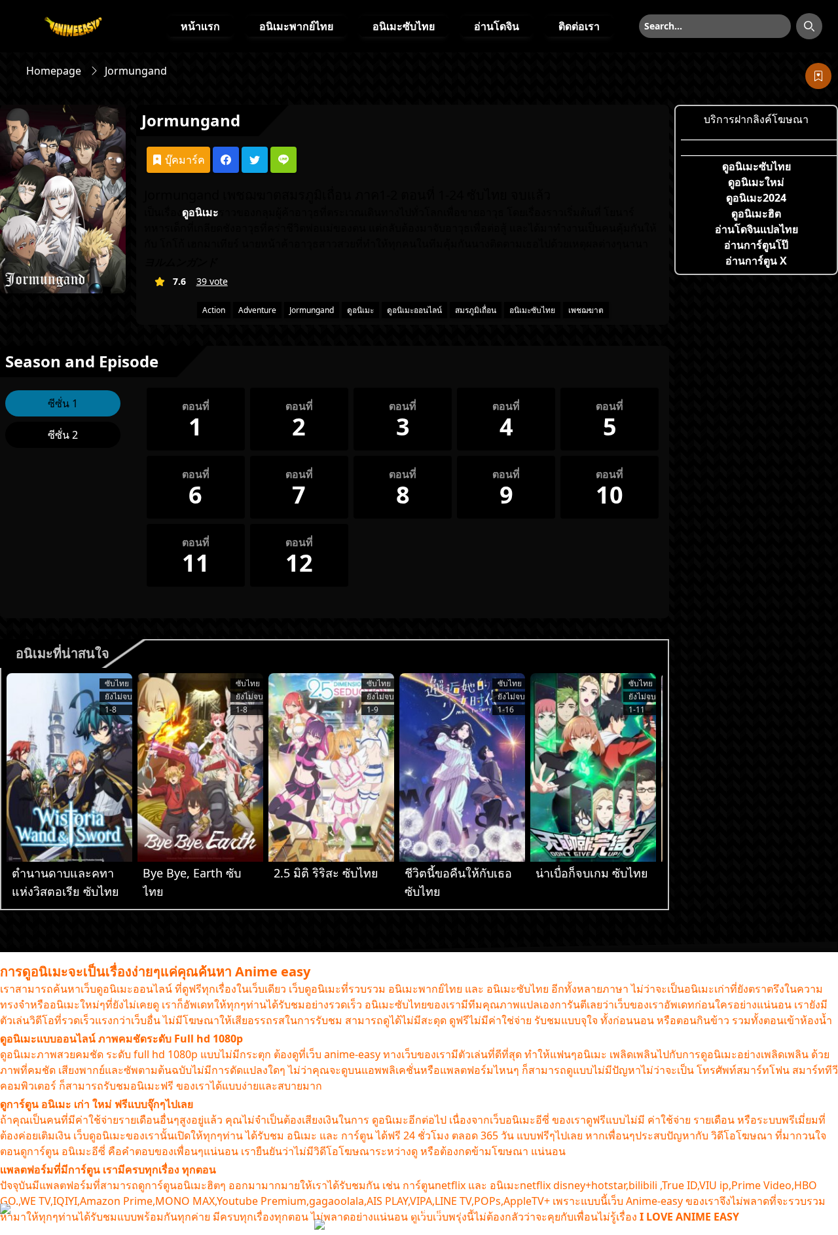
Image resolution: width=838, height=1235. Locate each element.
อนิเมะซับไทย (404, 26)
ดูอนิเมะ (360, 310)
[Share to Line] (283, 160)
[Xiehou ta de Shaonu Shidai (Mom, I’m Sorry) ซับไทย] (462, 767)
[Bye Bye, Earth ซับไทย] (200, 767)
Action (213, 310)
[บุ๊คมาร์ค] (818, 76)
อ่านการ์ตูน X (756, 260)
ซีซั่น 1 (63, 403)
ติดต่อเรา (579, 26)
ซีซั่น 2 (63, 435)
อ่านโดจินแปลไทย (756, 229)
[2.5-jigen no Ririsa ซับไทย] (331, 767)
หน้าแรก (200, 26)
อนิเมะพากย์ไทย (296, 26)
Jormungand (311, 310)
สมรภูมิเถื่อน (475, 310)
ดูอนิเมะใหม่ (756, 182)
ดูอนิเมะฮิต (756, 213)
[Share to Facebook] (226, 160)
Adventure (257, 310)
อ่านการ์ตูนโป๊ (756, 245)
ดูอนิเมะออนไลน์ (414, 310)
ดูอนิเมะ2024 (756, 198)
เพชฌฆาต (586, 310)
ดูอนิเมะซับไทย (756, 166)
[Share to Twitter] (255, 160)
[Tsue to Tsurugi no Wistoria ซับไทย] (69, 767)
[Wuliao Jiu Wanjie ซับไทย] (593, 767)
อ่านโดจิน (496, 26)
